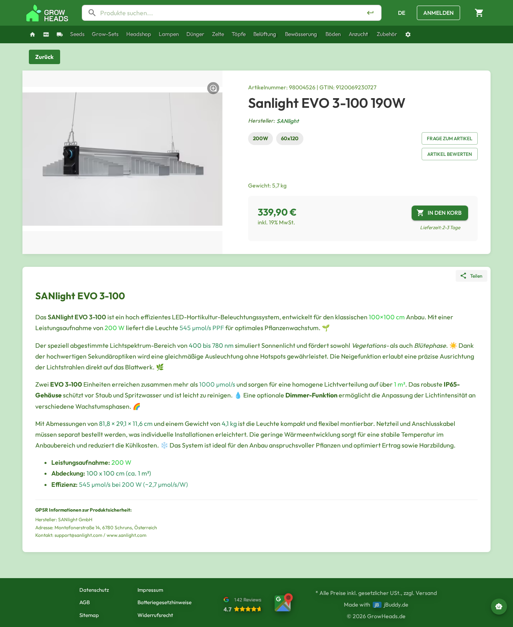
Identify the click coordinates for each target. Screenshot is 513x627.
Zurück (44, 56)
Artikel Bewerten (449, 154)
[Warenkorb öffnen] (479, 13)
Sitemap (89, 615)
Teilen (476, 276)
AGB (84, 602)
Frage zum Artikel (450, 138)
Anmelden (438, 12)
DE (401, 12)
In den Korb (445, 212)
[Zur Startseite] (47, 13)
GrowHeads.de (386, 616)
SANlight (288, 121)
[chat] (499, 607)
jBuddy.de (396, 604)
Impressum (150, 590)
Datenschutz (94, 590)
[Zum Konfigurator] (408, 34)
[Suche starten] (370, 12)
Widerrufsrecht (155, 615)
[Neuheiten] (46, 34)
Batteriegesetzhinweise (164, 602)
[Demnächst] (60, 34)
